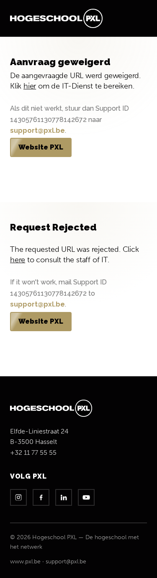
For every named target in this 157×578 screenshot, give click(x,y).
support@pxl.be (37, 130)
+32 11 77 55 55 (33, 452)
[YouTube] (86, 497)
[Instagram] (18, 497)
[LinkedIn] (63, 497)
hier (29, 86)
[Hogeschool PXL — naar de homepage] (56, 18)
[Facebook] (41, 497)
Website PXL (40, 147)
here (17, 259)
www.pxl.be (25, 561)
